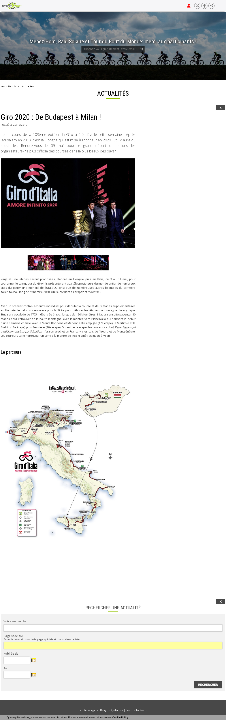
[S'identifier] (189, 5)
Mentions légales (88, 710)
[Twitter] (197, 5)
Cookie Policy (120, 717)
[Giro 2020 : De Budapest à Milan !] (68, 203)
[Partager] (211, 5)
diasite (143, 710)
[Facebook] (204, 5)
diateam (118, 710)
